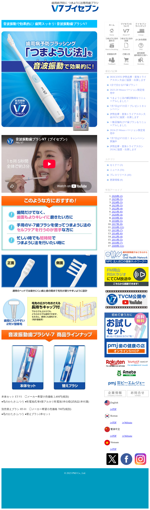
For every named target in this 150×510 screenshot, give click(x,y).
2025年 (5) (117, 199)
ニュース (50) (117, 170)
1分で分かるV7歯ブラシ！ (124, 85)
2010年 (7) (117, 243)
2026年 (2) (117, 196)
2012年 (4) (117, 236)
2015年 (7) (117, 230)
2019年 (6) (117, 218)
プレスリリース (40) (120, 175)
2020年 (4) (117, 215)
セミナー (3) (116, 165)
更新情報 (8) (116, 180)
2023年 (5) (117, 205)
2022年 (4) (117, 208)
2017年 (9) (117, 224)
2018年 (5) (117, 221)
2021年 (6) (117, 211)
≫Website (127, 422)
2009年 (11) (118, 246)
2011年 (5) (117, 240)
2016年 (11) (118, 227)
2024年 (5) (117, 202)
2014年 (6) (117, 233)
